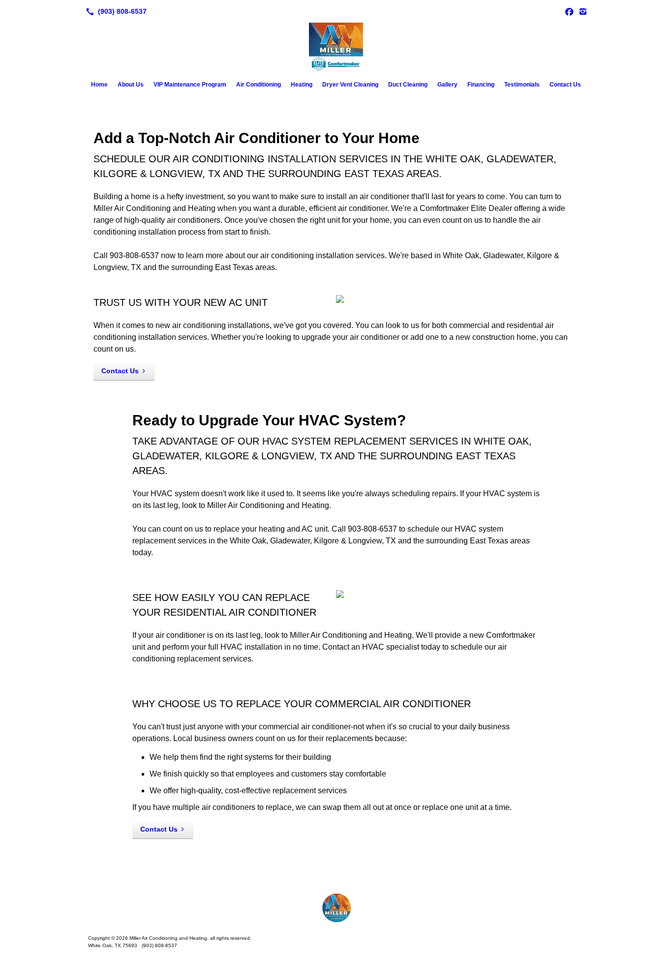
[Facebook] (569, 11)
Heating (301, 84)
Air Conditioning (258, 84)
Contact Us (565, 84)
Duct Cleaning (408, 84)
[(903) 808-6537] (114, 11)
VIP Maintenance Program (189, 84)
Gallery (447, 84)
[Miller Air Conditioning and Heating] (336, 908)
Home (99, 84)
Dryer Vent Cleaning (350, 84)
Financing (480, 84)
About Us (131, 84)
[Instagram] (583, 11)
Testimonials (522, 84)
